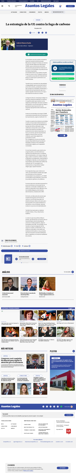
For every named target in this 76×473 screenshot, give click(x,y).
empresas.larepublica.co (31, 441)
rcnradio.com (69, 441)
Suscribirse (70, 6)
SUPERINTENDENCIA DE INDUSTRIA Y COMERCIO (43, 433)
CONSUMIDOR (32, 12)
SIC (37, 1)
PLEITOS (40, 12)
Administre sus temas (25, 250)
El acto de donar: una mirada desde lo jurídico (28, 294)
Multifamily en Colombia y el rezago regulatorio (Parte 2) (46, 294)
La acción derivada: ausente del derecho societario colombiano (23, 379)
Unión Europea (6, 246)
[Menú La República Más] (2, 6)
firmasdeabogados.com (46, 441)
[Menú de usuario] (60, 6)
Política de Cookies (28, 470)
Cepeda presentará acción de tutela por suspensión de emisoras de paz (8, 379)
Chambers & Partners (11, 1)
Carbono (26, 246)
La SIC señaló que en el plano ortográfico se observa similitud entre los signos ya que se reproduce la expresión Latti (61, 366)
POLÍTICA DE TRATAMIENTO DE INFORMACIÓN (44, 430)
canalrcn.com (59, 441)
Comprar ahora (63, 74)
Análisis (6, 271)
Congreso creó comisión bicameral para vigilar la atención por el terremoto (12, 360)
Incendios (32, 1)
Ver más (61, 135)
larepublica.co (7, 441)
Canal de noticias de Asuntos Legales (37, 54)
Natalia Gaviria (42, 296)
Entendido (62, 467)
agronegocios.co (17, 441)
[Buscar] (9, 6)
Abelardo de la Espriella (46, 1)
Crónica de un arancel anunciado (7, 294)
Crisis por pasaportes (23, 1)
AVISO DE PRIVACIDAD (43, 427)
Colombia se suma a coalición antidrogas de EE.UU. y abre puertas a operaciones (39, 379)
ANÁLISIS (47, 12)
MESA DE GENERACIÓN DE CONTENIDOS (43, 424)
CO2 (17, 246)
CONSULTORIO (23, 12)
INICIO (2, 424)
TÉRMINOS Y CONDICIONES (29, 430)
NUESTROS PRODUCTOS (29, 427)
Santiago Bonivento (24, 296)
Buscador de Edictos (58, 12)
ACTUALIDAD (14, 12)
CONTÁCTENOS (27, 424)
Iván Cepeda (56, 1)
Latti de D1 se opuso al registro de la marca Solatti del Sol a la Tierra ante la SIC (62, 361)
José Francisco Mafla (6, 296)
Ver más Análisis (67, 271)
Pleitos (53, 351)
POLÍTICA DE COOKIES (28, 433)
